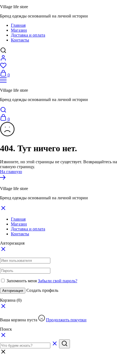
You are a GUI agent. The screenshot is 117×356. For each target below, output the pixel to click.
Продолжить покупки (66, 320)
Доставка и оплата (28, 35)
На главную (11, 171)
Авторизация (12, 291)
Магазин (19, 30)
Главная (18, 25)
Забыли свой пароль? (57, 280)
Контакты (20, 40)
